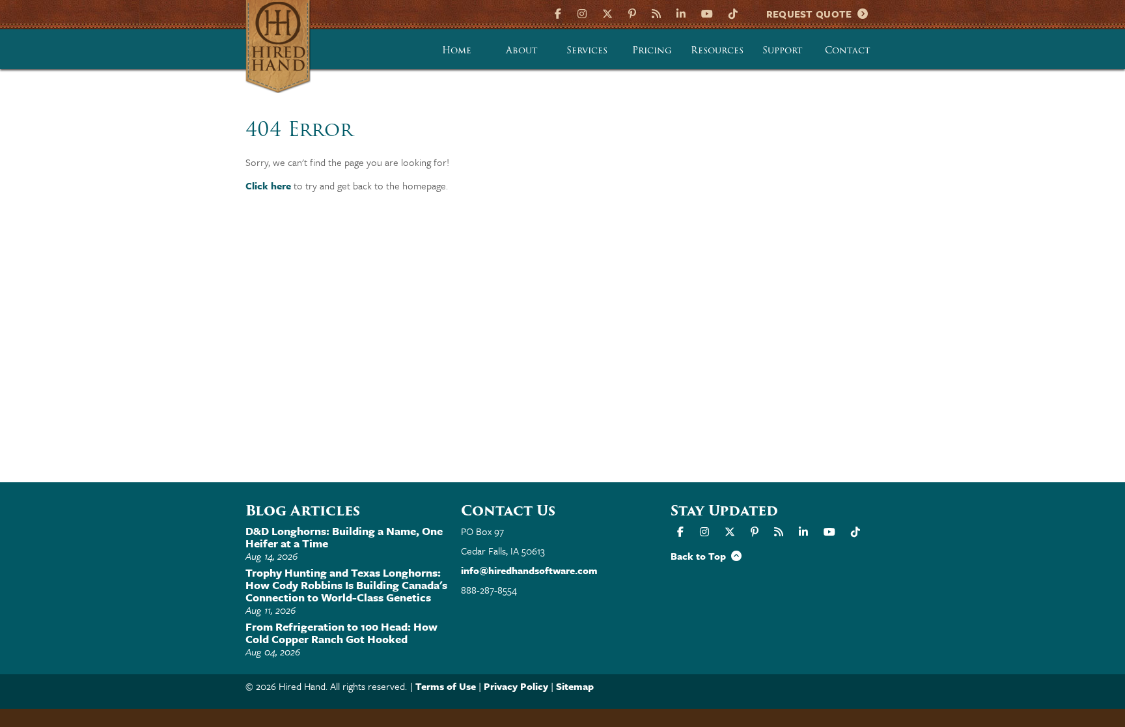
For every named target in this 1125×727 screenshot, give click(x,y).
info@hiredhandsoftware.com (529, 570)
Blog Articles (302, 510)
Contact (847, 50)
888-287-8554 (489, 590)
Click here (268, 185)
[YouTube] (707, 12)
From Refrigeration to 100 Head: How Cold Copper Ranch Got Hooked (341, 632)
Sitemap (575, 686)
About (522, 50)
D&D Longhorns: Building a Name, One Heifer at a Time (344, 537)
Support (782, 50)
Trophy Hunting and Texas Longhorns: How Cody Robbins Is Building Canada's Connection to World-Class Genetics (346, 584)
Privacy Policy (516, 686)
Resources (717, 50)
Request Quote (812, 14)
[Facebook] (559, 12)
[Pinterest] (632, 12)
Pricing (652, 50)
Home (456, 50)
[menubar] (652, 49)
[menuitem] (457, 49)
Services (586, 50)
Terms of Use (445, 686)
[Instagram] (582, 12)
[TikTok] (733, 12)
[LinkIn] (681, 12)
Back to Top (701, 556)
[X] (607, 12)
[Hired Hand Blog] (656, 12)
